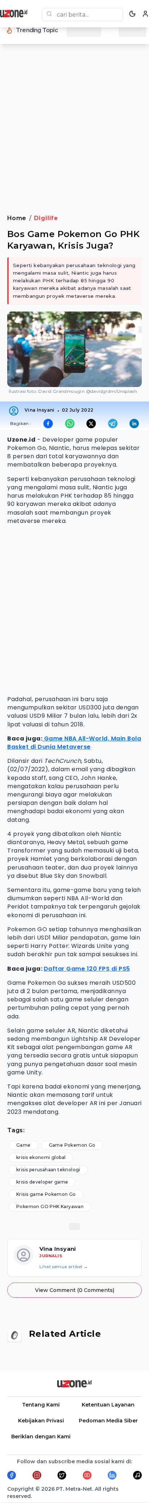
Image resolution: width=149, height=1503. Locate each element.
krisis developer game (42, 1182)
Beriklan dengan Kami (41, 1436)
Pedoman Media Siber (108, 1420)
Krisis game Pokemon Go (46, 1194)
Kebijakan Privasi (41, 1420)
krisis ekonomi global (40, 1157)
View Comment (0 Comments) (74, 1290)
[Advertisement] (74, 133)
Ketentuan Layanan (108, 1404)
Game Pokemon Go (72, 1145)
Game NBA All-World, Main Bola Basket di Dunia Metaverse (74, 742)
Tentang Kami (41, 1404)
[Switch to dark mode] (132, 13)
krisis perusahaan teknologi (48, 1169)
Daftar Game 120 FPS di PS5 (87, 969)
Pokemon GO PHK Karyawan (50, 1206)
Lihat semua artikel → (63, 1266)
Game (23, 1145)
